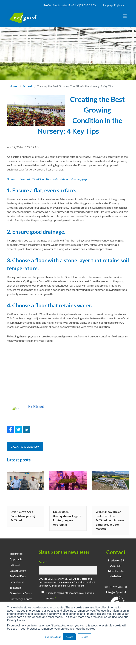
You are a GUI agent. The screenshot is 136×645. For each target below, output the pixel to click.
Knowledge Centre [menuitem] (21, 598)
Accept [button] (69, 636)
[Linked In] (26, 429)
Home (13, 86)
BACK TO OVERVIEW (25, 446)
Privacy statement (74, 585)
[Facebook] (10, 429)
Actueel (27, 86)
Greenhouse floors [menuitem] (21, 593)
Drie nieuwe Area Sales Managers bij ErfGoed (23, 516)
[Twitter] (18, 429)
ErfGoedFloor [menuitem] (18, 576)
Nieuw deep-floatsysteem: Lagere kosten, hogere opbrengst (67, 518)
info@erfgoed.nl (116, 592)
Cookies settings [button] (53, 636)
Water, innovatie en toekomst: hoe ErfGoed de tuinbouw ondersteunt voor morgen (110, 520)
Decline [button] (84, 636)
